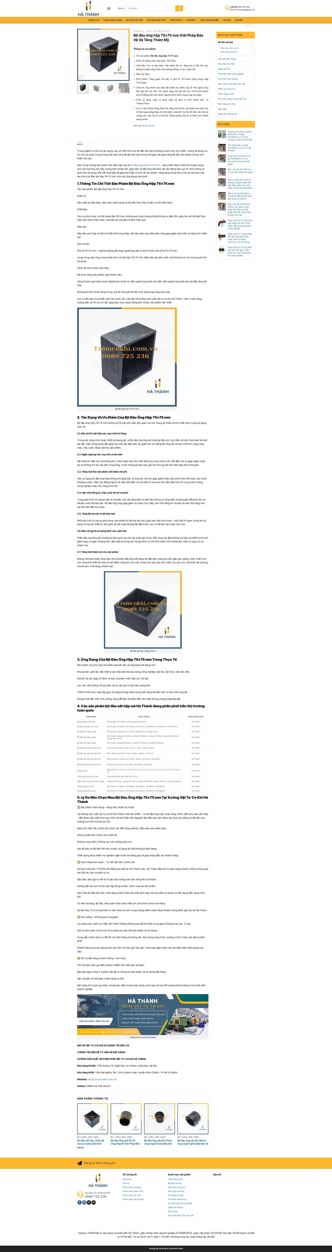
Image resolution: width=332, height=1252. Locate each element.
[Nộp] (179, 8)
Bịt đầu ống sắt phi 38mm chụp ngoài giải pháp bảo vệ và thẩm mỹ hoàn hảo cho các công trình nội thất (192, 1142)
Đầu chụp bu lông (226, 104)
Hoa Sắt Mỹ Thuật (227, 59)
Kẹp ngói (222, 109)
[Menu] (108, 8)
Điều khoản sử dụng (132, 1187)
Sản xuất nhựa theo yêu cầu (231, 84)
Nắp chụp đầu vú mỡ (229, 48)
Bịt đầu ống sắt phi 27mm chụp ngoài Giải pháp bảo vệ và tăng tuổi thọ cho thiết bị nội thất (158, 1142)
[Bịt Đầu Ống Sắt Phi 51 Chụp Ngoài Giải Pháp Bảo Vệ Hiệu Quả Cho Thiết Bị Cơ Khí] (126, 1118)
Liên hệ (238, 20)
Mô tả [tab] (79, 144)
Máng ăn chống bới (227, 114)
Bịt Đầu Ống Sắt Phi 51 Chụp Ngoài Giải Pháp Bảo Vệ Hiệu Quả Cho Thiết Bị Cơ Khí (125, 1142)
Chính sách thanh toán (133, 1191)
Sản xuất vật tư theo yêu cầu (181, 1215)
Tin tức (227, 20)
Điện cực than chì (226, 89)
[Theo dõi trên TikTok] (89, 1202)
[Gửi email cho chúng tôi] (93, 1202)
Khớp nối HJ (176, 20)
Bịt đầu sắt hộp (134, 20)
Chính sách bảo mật (132, 1195)
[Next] (125, 55)
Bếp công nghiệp (210, 20)
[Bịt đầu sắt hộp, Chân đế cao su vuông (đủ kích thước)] (92, 1118)
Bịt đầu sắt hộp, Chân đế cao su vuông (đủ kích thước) (90, 1142)
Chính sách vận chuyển (133, 1199)
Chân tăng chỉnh (112, 20)
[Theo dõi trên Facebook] (79, 1202)
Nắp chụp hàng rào (228, 52)
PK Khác (190, 20)
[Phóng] (80, 77)
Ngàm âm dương (175, 1207)
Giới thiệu (127, 1179)
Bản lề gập (173, 1211)
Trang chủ (94, 20)
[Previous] (81, 55)
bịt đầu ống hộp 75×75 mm (145, 165)
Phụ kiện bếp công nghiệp (231, 73)
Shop (149, 31)
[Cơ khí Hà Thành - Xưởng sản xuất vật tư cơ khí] (90, 8)
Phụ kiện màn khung (228, 79)
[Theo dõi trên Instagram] (84, 1202)
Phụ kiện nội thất (156, 20)
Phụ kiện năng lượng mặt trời (232, 99)
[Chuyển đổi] (252, 42)
